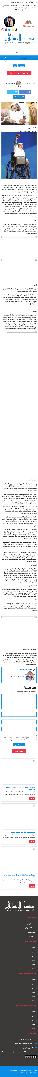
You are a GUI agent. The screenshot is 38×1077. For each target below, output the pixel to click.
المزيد (32, 798)
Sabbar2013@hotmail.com (24, 1043)
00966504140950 (27, 1039)
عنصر (33, 947)
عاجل (15, 66)
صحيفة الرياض (31, 923)
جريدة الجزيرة (31, 932)
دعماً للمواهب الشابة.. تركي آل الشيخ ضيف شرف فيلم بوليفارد (19, 876)
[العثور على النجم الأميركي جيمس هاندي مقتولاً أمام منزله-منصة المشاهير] (19, 771)
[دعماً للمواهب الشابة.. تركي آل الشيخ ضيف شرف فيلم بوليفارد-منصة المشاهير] (19, 859)
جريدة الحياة (32, 936)
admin (13, 83)
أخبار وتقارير (21, 66)
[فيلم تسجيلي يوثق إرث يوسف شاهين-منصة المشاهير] (19, 816)
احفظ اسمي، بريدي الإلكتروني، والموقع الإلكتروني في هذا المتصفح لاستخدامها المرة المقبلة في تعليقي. (20, 738)
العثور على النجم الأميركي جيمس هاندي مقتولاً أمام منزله (20, 788)
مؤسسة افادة (24, 1072)
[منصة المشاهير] (19, 38)
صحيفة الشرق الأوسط (29, 928)
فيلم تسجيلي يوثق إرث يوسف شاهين (23, 832)
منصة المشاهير (13, 1070)
